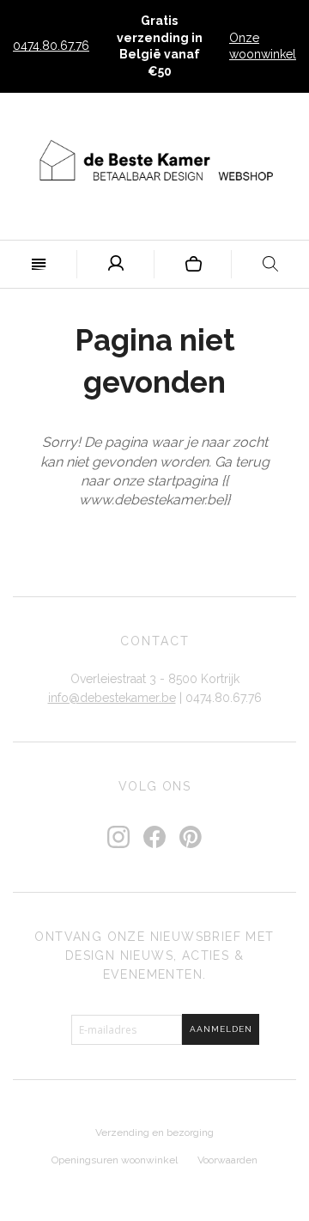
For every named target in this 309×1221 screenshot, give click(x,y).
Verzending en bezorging (154, 1132)
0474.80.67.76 (51, 45)
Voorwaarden (227, 1160)
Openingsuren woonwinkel (115, 1160)
